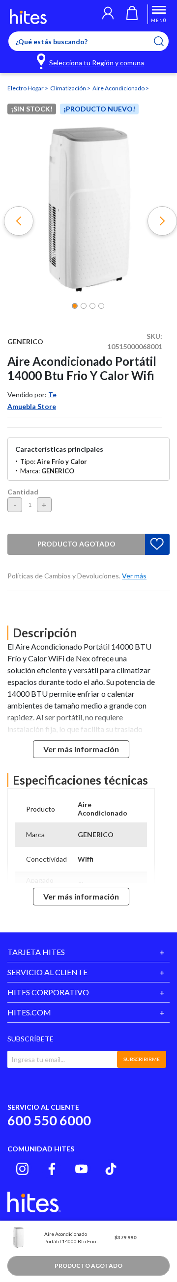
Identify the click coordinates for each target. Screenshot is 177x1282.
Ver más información (81, 749)
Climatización (68, 88)
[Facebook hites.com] (52, 1169)
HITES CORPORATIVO (48, 992)
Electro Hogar (26, 88)
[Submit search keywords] (165, 41)
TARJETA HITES (36, 951)
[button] (108, 14)
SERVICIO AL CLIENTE (47, 972)
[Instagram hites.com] (22, 1169)
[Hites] (28, 16)
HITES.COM (29, 1012)
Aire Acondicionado (119, 88)
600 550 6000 (49, 1120)
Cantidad (22, 492)
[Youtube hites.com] (81, 1169)
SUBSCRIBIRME (141, 1059)
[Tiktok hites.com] (111, 1169)
